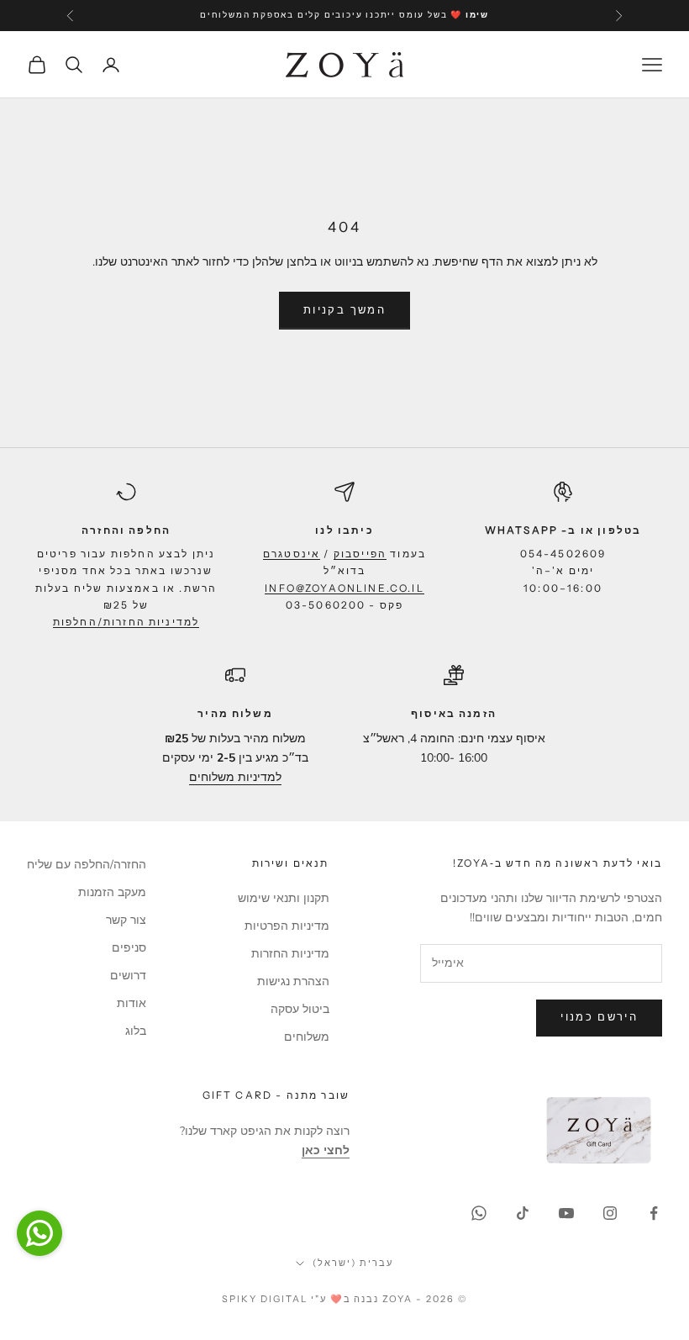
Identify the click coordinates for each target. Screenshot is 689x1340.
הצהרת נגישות (293, 981)
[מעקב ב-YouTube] (566, 1213)
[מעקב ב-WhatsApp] (479, 1213)
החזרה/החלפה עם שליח (86, 865)
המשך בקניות (344, 310)
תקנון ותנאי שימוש (283, 898)
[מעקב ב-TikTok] (522, 1213)
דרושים (128, 976)
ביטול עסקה (300, 1009)
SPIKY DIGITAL (265, 1299)
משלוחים (306, 1037)
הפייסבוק (360, 553)
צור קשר (126, 920)
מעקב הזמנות (112, 892)
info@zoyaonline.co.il (344, 588)
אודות (131, 1003)
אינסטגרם (291, 553)
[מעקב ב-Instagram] (610, 1213)
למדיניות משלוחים (235, 777)
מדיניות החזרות (290, 954)
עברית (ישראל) (353, 1263)
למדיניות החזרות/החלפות (126, 621)
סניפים (129, 948)
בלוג (135, 1031)
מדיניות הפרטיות (287, 926)
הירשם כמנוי (599, 1017)
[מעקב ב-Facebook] (653, 1213)
